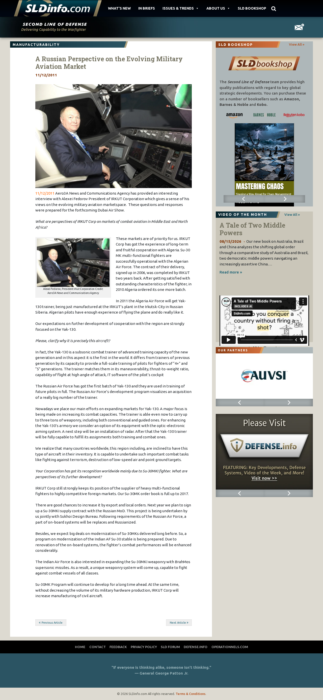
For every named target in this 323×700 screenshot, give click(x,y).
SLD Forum (170, 647)
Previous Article (52, 622)
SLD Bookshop (252, 8)
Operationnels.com (229, 647)
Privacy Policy (144, 647)
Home (80, 647)
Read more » (231, 272)
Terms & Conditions (190, 693)
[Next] (284, 199)
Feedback (118, 647)
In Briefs (146, 8)
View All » (296, 44)
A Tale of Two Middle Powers (252, 229)
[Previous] (244, 199)
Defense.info (195, 647)
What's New (119, 8)
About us (215, 8)
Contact (97, 647)
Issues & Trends (178, 8)
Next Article (178, 622)
